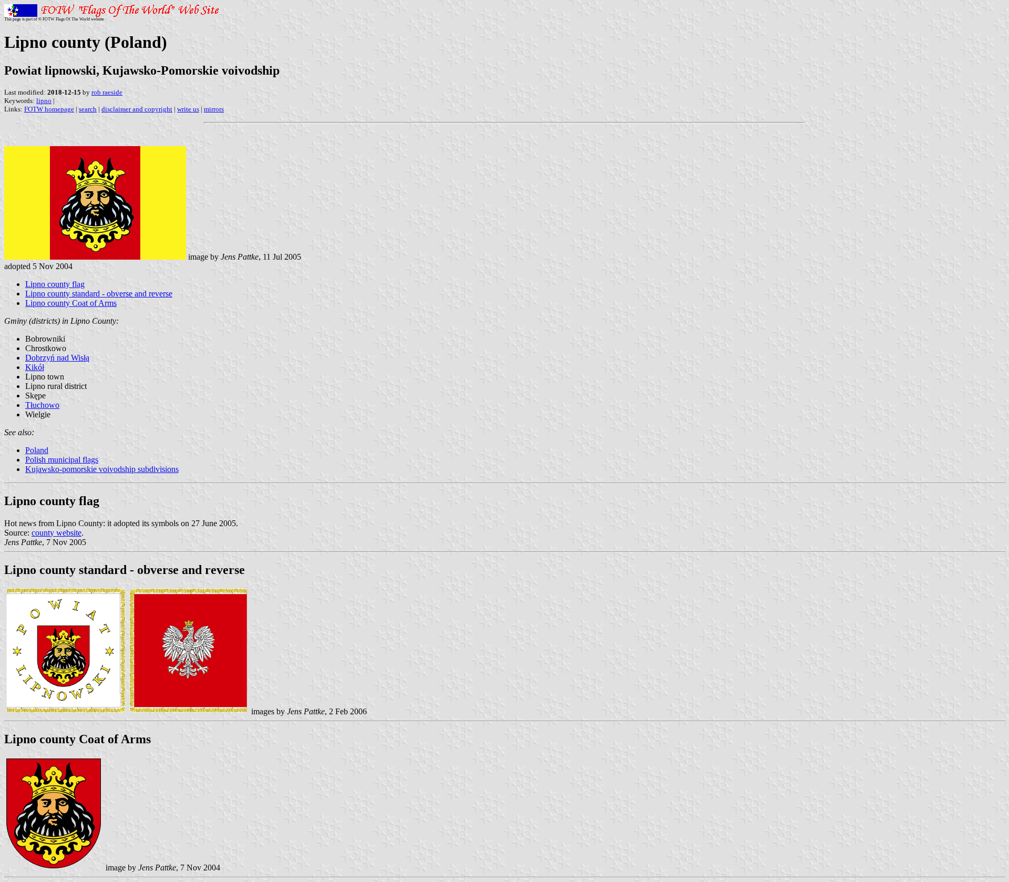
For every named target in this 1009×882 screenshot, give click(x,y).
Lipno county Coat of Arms (71, 303)
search (88, 109)
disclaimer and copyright (136, 109)
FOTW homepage (49, 109)
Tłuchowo (42, 405)
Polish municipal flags (61, 459)
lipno (44, 101)
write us (188, 109)
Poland (36, 450)
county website (56, 532)
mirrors (214, 109)
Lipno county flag (55, 284)
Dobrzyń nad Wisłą (57, 357)
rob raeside (106, 92)
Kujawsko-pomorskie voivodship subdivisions (102, 469)
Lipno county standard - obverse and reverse (98, 293)
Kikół (34, 367)
